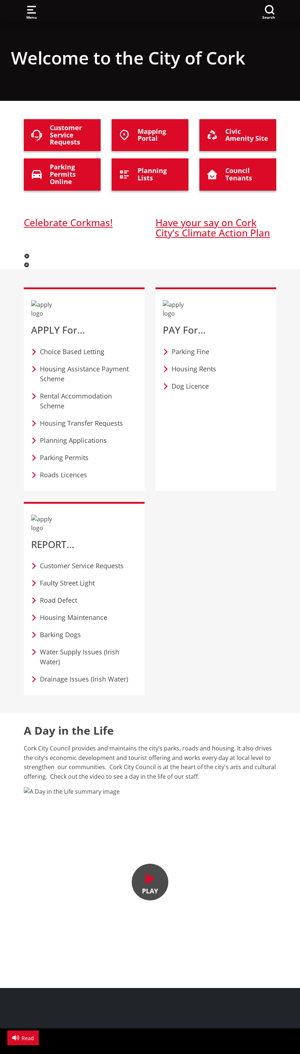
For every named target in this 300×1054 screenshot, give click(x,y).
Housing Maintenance (73, 617)
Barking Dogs (60, 634)
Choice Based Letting (72, 351)
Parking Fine (190, 351)
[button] (150, 255)
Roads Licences (63, 474)
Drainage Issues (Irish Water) (84, 679)
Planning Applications (73, 440)
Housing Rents (194, 368)
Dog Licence (190, 386)
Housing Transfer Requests (81, 423)
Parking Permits (64, 457)
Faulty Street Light (67, 583)
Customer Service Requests (82, 565)
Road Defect (58, 600)
